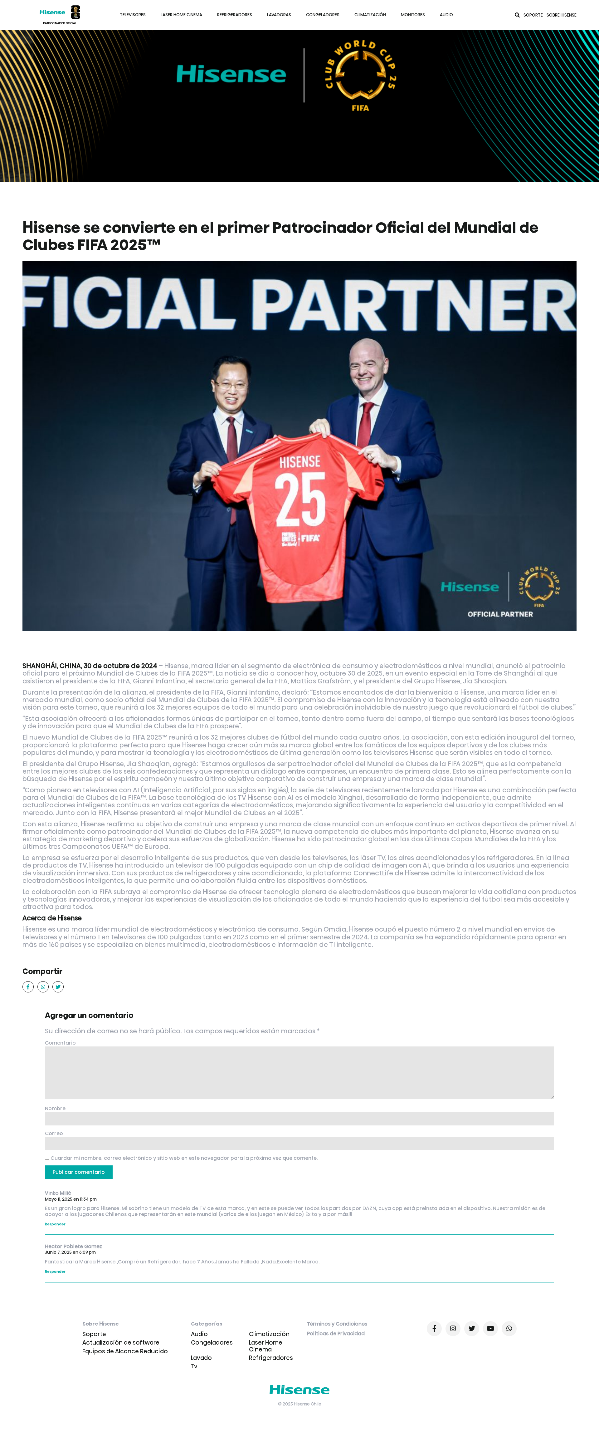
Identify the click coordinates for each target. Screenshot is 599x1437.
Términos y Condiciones (337, 1324)
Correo (54, 1134)
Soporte (533, 15)
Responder (55, 1224)
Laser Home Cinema (181, 15)
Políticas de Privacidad (336, 1334)
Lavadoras (279, 15)
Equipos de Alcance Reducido (125, 1351)
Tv (194, 1366)
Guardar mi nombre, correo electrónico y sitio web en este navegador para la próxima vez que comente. (184, 1158)
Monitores (413, 15)
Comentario (60, 1043)
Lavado (201, 1358)
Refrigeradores (234, 15)
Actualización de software (120, 1342)
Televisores (133, 15)
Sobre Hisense (562, 15)
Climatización (370, 15)
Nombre (55, 1109)
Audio (446, 15)
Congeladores (322, 15)
